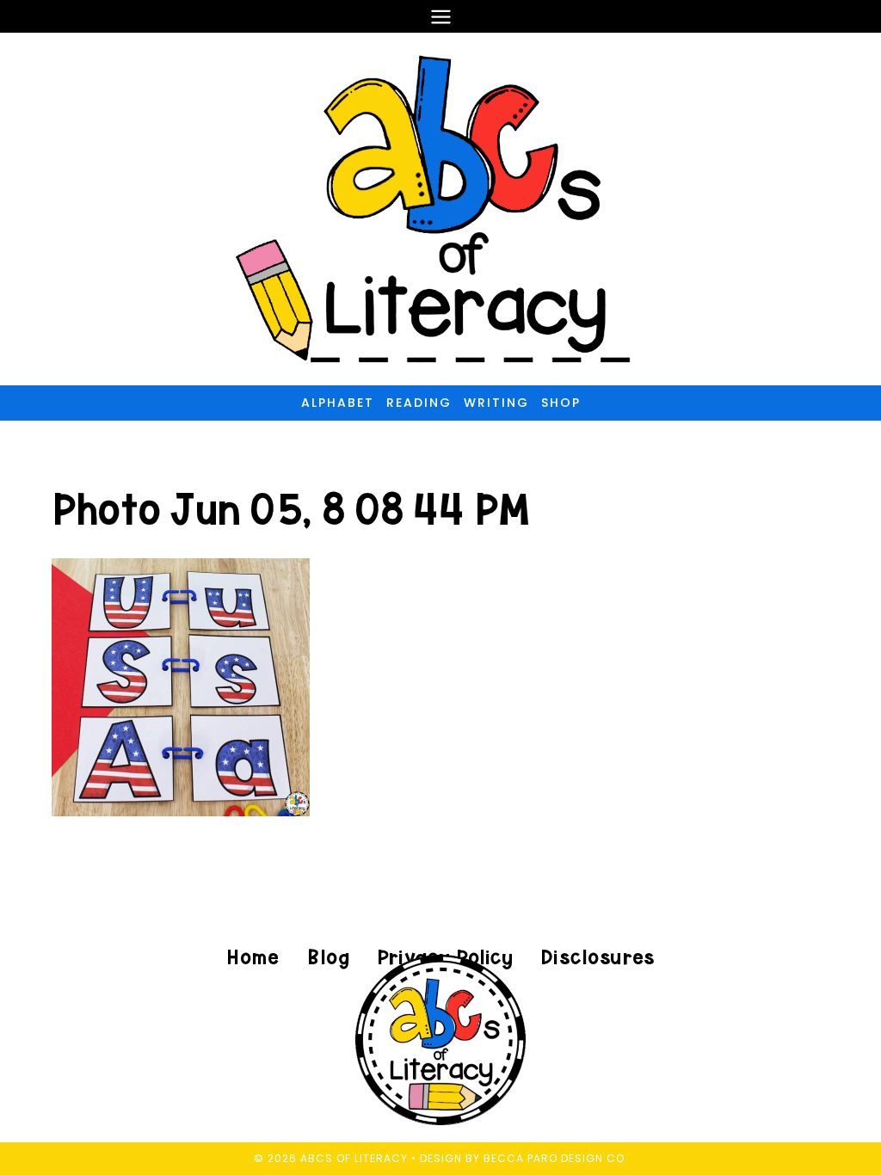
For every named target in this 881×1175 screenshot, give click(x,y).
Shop (561, 402)
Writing (496, 402)
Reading (419, 402)
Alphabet (337, 402)
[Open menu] (440, 16)
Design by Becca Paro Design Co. (524, 1158)
